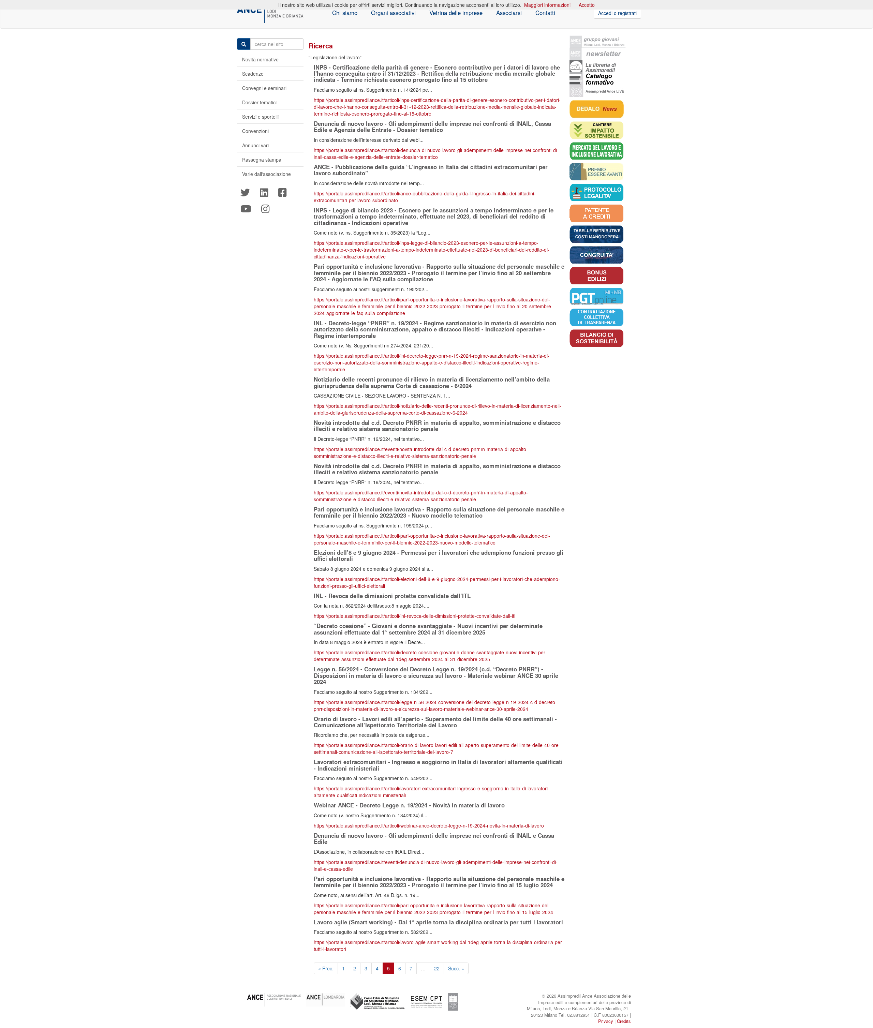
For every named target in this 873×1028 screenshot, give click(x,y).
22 (437, 968)
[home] (270, 13)
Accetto (587, 4)
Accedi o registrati (617, 13)
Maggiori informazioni (547, 4)
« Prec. (326, 968)
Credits (624, 1021)
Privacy (605, 1021)
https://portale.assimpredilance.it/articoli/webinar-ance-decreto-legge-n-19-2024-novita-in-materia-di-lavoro (429, 825)
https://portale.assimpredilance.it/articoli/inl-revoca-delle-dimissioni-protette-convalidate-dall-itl (414, 615)
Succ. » (456, 968)
